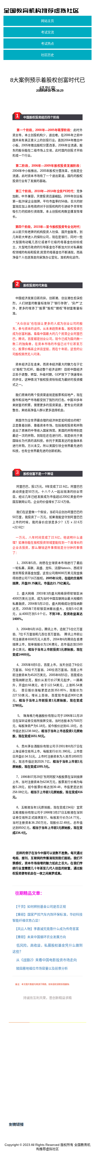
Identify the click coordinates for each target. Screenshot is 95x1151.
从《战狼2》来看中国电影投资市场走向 (46, 960)
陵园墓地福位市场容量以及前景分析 (42, 968)
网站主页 (47, 21)
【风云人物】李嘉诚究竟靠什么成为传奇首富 (46, 929)
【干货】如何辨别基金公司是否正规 (40, 906)
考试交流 (47, 32)
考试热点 (47, 43)
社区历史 (47, 55)
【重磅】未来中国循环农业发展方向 (40, 937)
